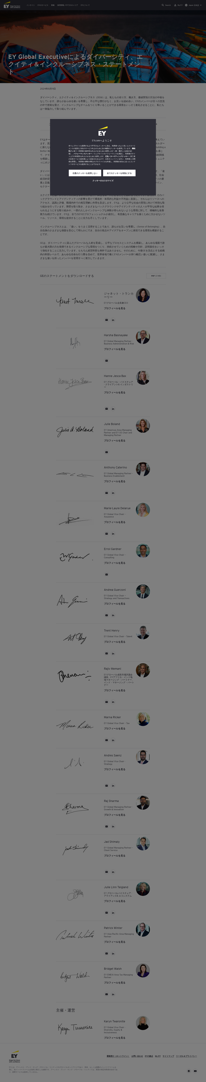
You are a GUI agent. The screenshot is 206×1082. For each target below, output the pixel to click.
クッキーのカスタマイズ (103, 180)
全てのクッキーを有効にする (119, 173)
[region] (103, 157)
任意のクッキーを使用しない (85, 173)
